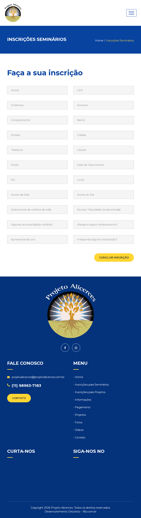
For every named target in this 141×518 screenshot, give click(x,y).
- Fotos (77, 422)
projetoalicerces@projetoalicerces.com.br (38, 377)
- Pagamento (82, 407)
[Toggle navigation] (131, 13)
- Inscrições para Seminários (91, 384)
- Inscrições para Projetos (89, 392)
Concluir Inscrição (114, 257)
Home (99, 40)
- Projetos (79, 414)
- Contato (79, 437)
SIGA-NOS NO (88, 451)
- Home (78, 377)
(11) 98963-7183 (26, 385)
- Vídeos (78, 430)
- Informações (82, 399)
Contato (19, 398)
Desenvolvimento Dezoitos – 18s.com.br (70, 511)
